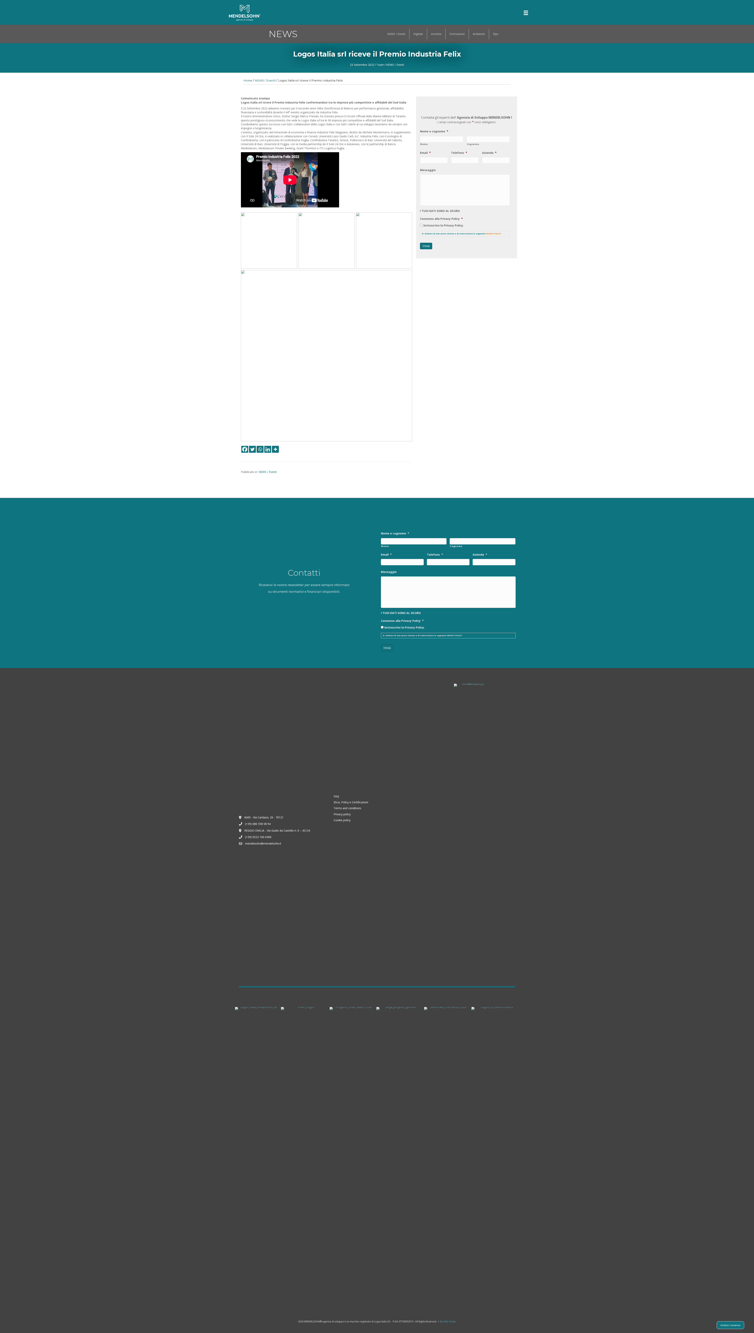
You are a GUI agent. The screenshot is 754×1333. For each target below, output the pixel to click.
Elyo (495, 34)
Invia (426, 246)
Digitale (418, 34)
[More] (275, 449)
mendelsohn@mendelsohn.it (263, 843)
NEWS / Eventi (396, 34)
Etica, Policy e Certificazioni (351, 802)
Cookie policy (342, 820)
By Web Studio (448, 1321)
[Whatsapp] (260, 449)
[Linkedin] (267, 449)
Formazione (457, 34)
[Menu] (526, 13)
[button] (505, 12)
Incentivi (436, 34)
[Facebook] (244, 449)
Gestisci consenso (730, 1325)
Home (247, 80)
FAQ (336, 796)
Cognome (473, 144)
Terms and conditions (347, 808)
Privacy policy (342, 814)
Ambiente (479, 34)
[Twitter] (252, 449)
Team (380, 65)
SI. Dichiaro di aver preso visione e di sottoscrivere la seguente (461, 233)
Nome (424, 144)
